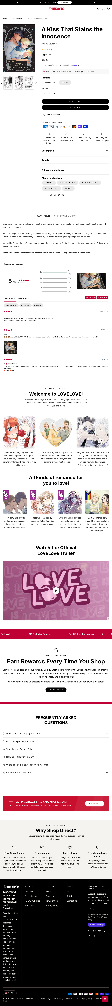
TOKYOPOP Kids (32, 901)
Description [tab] (43, 216)
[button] (4, 9)
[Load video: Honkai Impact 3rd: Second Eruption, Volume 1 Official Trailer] (56, 590)
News (48, 891)
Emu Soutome (50, 44)
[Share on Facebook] (47, 195)
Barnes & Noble (67, 183)
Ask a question (91, 297)
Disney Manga (31, 896)
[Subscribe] (106, 909)
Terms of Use (52, 901)
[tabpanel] (56, 339)
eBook (65, 82)
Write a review (102, 297)
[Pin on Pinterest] (55, 195)
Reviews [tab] (10, 298)
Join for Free (55, 690)
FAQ (69, 891)
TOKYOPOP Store (16, 998)
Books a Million (90, 183)
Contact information (102, 999)
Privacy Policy (52, 905)
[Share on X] (51, 195)
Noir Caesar (30, 905)
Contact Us (72, 901)
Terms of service (72, 999)
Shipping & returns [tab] (65, 216)
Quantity (45, 88)
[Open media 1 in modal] (30, 28)
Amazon (49, 183)
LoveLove (29, 891)
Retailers (70, 896)
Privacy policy (58, 999)
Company (50, 896)
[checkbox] (37, 305)
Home (5, 19)
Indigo (68, 188)
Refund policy (45, 999)
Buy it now (75, 107)
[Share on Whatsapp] (59, 195)
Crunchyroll (51, 188)
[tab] (23, 299)
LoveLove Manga (17, 19)
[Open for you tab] (105, 999)
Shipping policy (86, 999)
